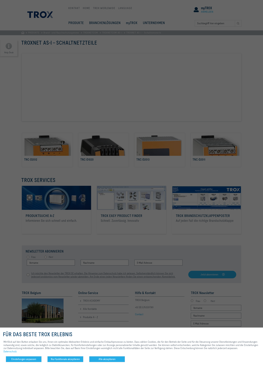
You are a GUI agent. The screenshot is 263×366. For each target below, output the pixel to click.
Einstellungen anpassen (23, 359)
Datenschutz (10, 351)
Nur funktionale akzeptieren (65, 359)
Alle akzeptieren (107, 359)
